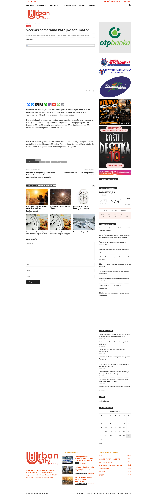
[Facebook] (25, 1)
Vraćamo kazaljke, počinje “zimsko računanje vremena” (36, 233)
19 (111, 432)
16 (128, 428)
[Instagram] (28, 1)
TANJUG (38, 160)
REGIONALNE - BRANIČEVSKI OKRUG (111, 465)
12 (111, 428)
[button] (130, 5)
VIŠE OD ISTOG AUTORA (47, 185)
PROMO (81, 5)
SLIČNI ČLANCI (32, 185)
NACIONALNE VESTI (80, 473)
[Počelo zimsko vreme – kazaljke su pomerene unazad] (84, 197)
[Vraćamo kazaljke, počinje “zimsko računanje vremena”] (37, 222)
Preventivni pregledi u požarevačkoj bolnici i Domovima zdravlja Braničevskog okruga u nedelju (40, 175)
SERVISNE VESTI (55, 5)
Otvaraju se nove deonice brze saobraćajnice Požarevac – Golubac (114, 365)
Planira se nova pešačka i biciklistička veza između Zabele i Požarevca (113, 380)
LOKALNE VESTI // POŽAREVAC (109, 459)
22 (124, 432)
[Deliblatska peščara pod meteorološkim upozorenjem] (67, 481)
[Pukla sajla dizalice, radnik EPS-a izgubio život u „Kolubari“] (67, 470)
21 (120, 432)
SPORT (101, 475)
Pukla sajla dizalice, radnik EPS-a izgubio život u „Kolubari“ (114, 343)
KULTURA (102, 472)
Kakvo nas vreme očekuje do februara (60, 207)
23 (128, 432)
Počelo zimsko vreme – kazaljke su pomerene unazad (81, 208)
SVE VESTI (40, 5)
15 (124, 428)
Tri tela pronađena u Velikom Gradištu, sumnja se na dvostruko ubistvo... (84, 458)
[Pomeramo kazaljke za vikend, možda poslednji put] (60, 222)
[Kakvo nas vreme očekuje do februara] (60, 197)
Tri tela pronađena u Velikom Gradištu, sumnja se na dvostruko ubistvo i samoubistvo (114, 335)
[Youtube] (35, 1)
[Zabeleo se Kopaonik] (84, 222)
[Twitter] (32, 1)
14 (120, 428)
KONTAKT (91, 5)
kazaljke (42, 162)
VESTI (28, 26)
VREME (48, 162)
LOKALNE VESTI (70, 5)
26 (111, 436)
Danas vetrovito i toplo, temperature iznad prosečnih (79, 174)
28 (120, 436)
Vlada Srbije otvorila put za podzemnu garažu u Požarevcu (115, 358)
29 (124, 436)
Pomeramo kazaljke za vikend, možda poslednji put (60, 233)
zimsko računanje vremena (58, 162)
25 (106, 436)
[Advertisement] (94, 14)
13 (115, 428)
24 (101, 436)
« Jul (100, 443)
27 (115, 436)
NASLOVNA (30, 5)
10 (101, 428)
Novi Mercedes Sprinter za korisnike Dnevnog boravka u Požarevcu (114, 388)
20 (115, 432)
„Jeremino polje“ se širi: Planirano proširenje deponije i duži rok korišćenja (114, 373)
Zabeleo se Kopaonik (80, 232)
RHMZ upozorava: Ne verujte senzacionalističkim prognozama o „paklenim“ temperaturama (36, 209)
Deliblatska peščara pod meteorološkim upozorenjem (112, 350)
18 (106, 432)
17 (101, 432)
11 (106, 428)
